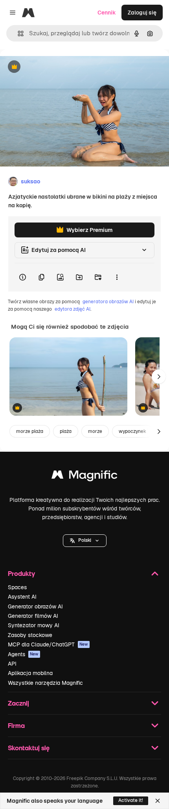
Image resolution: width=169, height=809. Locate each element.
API (12, 663)
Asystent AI (22, 596)
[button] (85, 540)
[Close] (157, 800)
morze (95, 431)
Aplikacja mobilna (30, 673)
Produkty (21, 573)
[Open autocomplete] (17, 33)
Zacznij (18, 703)
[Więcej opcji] (117, 277)
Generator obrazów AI (35, 606)
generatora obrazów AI (108, 302)
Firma (16, 725)
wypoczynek (132, 431)
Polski (84, 540)
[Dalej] (159, 376)
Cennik (106, 12)
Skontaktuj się (29, 748)
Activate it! (130, 800)
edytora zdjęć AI (72, 309)
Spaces (17, 587)
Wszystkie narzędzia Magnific (45, 682)
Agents (23, 654)
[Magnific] (84, 477)
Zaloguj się (142, 12)
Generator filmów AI (33, 615)
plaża (66, 431)
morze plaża (29, 431)
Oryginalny (54, 67)
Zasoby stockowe (30, 635)
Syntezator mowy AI (33, 625)
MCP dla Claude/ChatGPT (48, 644)
